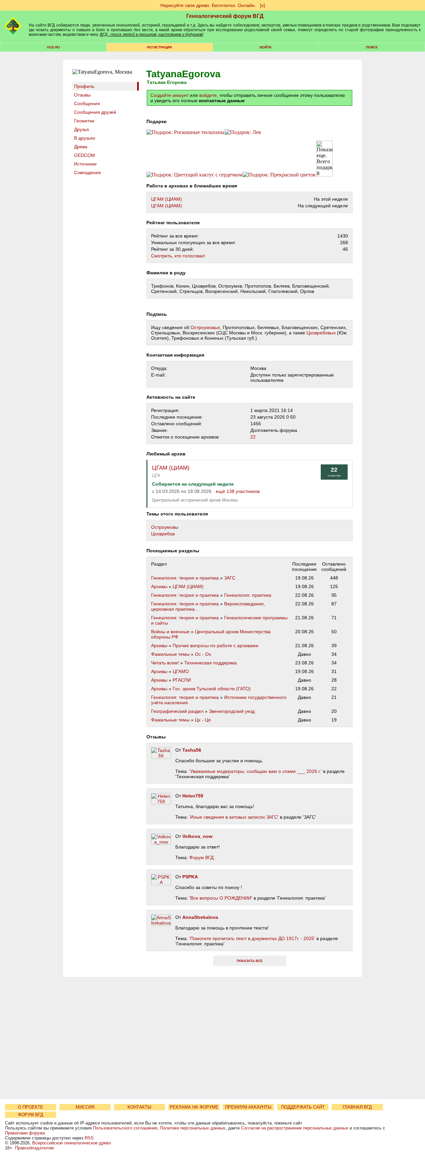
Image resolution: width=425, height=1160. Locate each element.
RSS (89, 1137)
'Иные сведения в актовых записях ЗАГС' (234, 817)
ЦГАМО (181, 671)
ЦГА (156, 475)
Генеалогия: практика (247, 595)
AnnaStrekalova (200, 917)
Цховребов (163, 533)
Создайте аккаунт (169, 95)
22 (253, 437)
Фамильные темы (170, 654)
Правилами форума (25, 1132)
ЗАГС (229, 577)
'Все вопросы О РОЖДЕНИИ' (220, 898)
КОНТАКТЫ (139, 1107)
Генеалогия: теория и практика (185, 577)
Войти (265, 47)
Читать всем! (165, 662)
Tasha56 (191, 750)
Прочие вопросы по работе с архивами (215, 645)
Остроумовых (205, 327)
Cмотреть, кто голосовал (178, 255)
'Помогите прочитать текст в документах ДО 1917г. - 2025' (252, 938)
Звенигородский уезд (232, 711)
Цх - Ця (203, 719)
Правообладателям (34, 1147)
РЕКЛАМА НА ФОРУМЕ (194, 1107)
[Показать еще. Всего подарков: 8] (324, 158)
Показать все (250, 961)
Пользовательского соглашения (125, 1128)
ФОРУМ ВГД (30, 1114)
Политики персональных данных (192, 1128)
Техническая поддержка (210, 662)
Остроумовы (164, 527)
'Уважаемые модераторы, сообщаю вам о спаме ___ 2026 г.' (255, 771)
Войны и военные (170, 631)
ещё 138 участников (238, 491)
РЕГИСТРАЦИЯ (159, 47)
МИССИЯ (85, 1107)
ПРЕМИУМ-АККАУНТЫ (248, 1107)
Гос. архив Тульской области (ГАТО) (212, 688)
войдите (208, 95)
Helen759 (192, 795)
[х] (262, 5)
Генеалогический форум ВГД (224, 16)
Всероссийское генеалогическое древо (71, 1142)
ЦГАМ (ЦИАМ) (166, 199)
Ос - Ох (203, 654)
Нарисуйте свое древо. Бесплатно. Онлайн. (208, 5)
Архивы (159, 586)
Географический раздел (177, 711)
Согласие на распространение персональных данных (294, 1128)
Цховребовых (321, 332)
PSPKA (190, 876)
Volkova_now (197, 836)
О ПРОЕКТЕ (30, 1107)
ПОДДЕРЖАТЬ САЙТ (303, 1107)
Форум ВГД (201, 857)
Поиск (372, 47)
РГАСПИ (182, 680)
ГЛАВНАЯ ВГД (357, 1107)
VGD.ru (53, 47)
